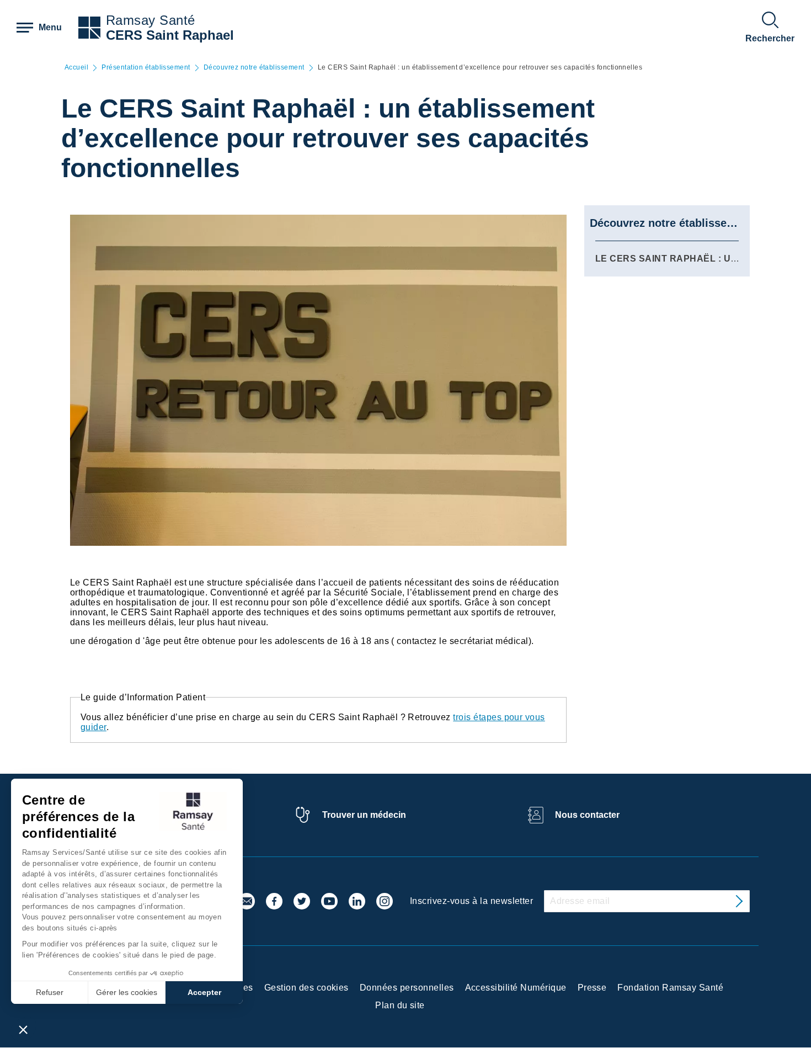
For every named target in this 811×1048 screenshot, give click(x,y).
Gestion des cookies (306, 987)
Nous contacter (587, 815)
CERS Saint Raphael (170, 35)
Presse (592, 987)
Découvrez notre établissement (254, 67)
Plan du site (400, 1005)
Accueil (76, 67)
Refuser (49, 992)
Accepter (204, 992)
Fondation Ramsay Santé (670, 987)
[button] (23, 1029)
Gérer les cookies (126, 992)
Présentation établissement (146, 67)
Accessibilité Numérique (516, 987)
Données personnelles (407, 987)
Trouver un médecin (364, 815)
